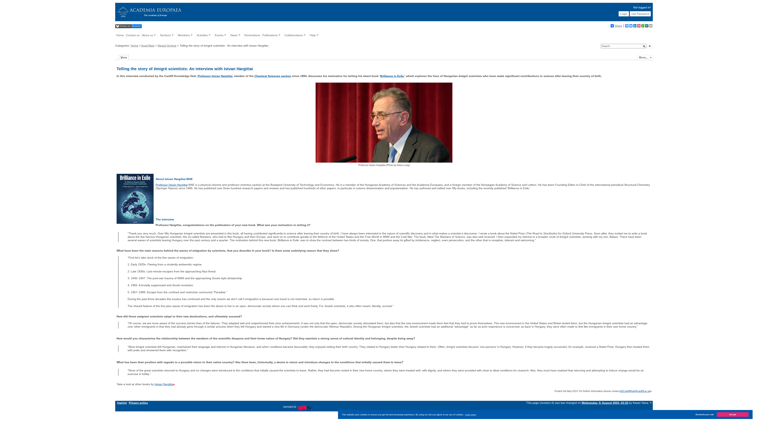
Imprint (122, 402)
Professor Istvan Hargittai (215, 76)
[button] (644, 46)
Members (184, 35)
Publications (270, 35)
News (233, 35)
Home (120, 35)
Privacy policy (138, 402)
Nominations (252, 35)
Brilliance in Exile (392, 76)
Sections (165, 35)
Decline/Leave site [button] (705, 414)
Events (219, 35)
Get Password (640, 13)
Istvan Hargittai (164, 384)
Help (313, 35)
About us (147, 35)
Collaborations (294, 35)
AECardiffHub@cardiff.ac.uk (635, 391)
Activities (202, 35)
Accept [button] (732, 414)
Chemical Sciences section (272, 76)
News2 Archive (167, 45)
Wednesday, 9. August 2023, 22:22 (605, 402)
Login (623, 13)
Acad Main (148, 45)
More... (643, 57)
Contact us (133, 35)
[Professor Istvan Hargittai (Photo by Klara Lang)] (384, 161)
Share (618, 25)
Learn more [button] (470, 414)
